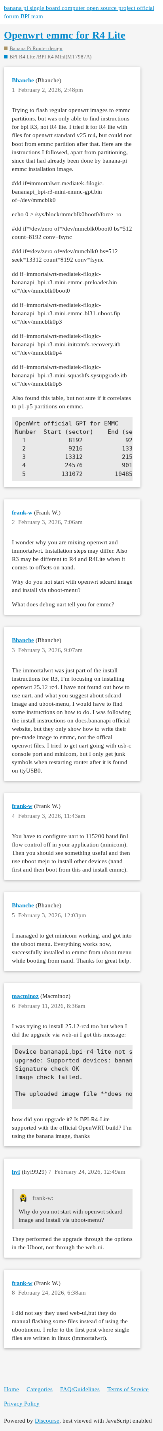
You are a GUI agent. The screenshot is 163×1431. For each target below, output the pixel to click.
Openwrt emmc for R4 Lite (64, 35)
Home (11, 1389)
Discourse (47, 1420)
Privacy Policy (22, 1403)
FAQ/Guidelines (80, 1389)
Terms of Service (128, 1389)
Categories (40, 1389)
